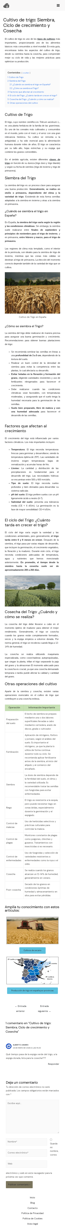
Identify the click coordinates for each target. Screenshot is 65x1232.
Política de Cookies (32, 1218)
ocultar (26, 73)
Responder (53, 1064)
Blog (32, 1202)
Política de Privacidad (32, 1213)
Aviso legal (32, 1223)
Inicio (32, 1197)
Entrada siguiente (44, 1007)
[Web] (26, 1164)
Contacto (33, 1208)
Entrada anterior (20, 1007)
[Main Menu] (58, 5)
